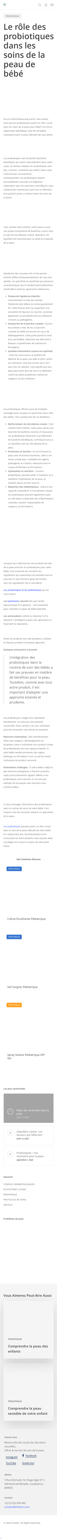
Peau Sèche (30, 1240)
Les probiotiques (12, 826)
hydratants (13, 601)
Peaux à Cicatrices (33, 1246)
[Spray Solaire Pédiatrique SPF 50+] (28, 1025)
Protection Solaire (38, 1252)
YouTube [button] (11, 1463)
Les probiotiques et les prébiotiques (22, 590)
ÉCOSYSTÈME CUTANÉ (14, 1189)
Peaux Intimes (12, 1246)
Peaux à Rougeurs (14, 1252)
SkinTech (8, 1204)
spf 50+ (24, 1259)
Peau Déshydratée (14, 1233)
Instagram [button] (12, 1457)
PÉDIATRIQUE (12, 16)
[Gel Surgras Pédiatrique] (28, 956)
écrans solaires (13, 1265)
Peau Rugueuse (37, 1233)
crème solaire (12, 1227)
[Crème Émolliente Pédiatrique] (28, 888)
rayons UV (10, 1259)
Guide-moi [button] (28, 1463)
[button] (52, 4)
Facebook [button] (31, 1455)
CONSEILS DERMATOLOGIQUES (19, 1184)
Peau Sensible (12, 1240)
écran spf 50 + (41, 1259)
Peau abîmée (31, 1227)
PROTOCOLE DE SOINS (14, 1199)
